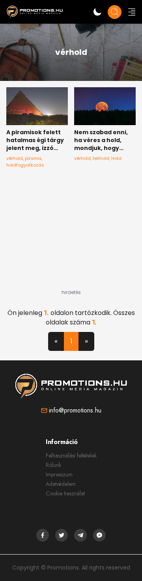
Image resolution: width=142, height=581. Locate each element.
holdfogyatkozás (25, 165)
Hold (116, 158)
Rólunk (53, 465)
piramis (33, 158)
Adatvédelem (61, 484)
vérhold (14, 158)
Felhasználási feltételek (71, 455)
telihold (101, 158)
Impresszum (59, 474)
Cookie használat (65, 493)
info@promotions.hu (75, 410)
